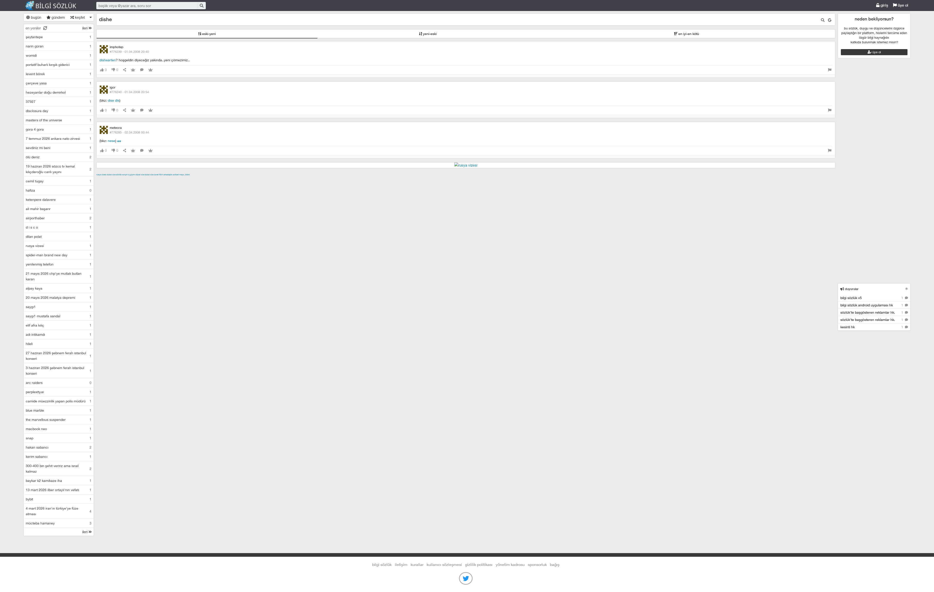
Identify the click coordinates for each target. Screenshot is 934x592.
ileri (85, 28)
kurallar (417, 564)
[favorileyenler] (150, 69)
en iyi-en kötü (688, 34)
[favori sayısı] (133, 69)
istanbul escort (281, 180)
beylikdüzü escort (354, 180)
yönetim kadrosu (510, 564)
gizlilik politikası (479, 564)
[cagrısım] (118, 141)
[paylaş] (124, 69)
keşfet (79, 17)
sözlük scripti (122, 174)
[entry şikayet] (829, 69)
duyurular (851, 289)
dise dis (113, 100)
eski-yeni (208, 34)
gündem (58, 17)
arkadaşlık (167, 174)
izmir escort (105, 180)
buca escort (151, 180)
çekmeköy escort (217, 180)
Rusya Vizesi (101, 174)
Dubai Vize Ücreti (152, 174)
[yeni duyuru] (906, 288)
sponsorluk (537, 564)
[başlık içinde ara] (823, 20)
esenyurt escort (326, 180)
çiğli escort (193, 180)
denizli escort (173, 180)
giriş (884, 5)
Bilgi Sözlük (55, 5)
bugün (35, 17)
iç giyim (131, 174)
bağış (554, 564)
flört (161, 174)
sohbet (176, 174)
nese (111, 141)
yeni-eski (429, 34)
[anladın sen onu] (120, 141)
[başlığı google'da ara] (830, 20)
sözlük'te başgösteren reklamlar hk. (872, 312)
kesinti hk (872, 327)
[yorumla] (141, 70)
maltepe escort (128, 180)
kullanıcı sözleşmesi (444, 564)
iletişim (401, 564)
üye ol (902, 5)
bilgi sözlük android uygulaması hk (872, 305)
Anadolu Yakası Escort (251, 180)
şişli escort (303, 180)
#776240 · (129, 92)
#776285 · (129, 132)
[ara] (201, 5)
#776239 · (129, 51)
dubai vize (111, 174)
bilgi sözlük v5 (872, 298)
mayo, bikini (184, 174)
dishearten (107, 60)
